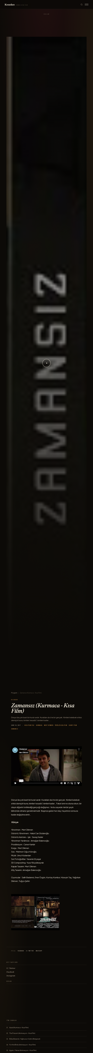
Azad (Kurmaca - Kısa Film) (19, 1027)
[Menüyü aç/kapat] (86, 4)
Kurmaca (39, 725)
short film (73, 725)
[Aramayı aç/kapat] (82, 5)
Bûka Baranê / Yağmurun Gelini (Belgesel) (24, 1039)
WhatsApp (39, 951)
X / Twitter (30, 951)
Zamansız (14, 729)
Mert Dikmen (48, 725)
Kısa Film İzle (30, 725)
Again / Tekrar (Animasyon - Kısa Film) (22, 1050)
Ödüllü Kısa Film (61, 725)
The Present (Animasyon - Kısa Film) (22, 1033)
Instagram (10, 975)
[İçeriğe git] (46, 363)
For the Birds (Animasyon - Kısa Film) (22, 1045)
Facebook (21, 951)
